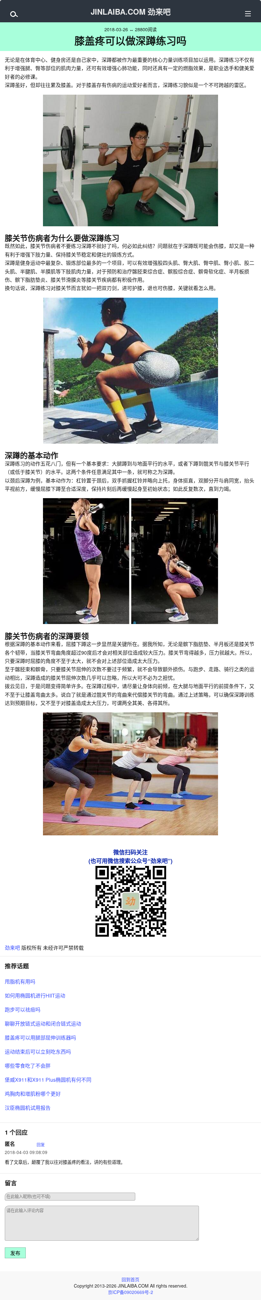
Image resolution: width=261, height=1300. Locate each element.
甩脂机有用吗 (20, 981)
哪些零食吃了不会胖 (28, 1065)
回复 (41, 1144)
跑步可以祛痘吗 (22, 1009)
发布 (15, 1253)
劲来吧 (12, 947)
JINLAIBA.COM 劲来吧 (131, 11)
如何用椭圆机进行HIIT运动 (35, 995)
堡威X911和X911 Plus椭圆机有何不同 (48, 1079)
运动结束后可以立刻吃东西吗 (38, 1051)
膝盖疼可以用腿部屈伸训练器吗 (40, 1037)
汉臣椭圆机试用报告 (28, 1107)
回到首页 (130, 1279)
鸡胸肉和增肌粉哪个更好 (33, 1093)
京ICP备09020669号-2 (130, 1292)
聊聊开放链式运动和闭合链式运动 (43, 1023)
